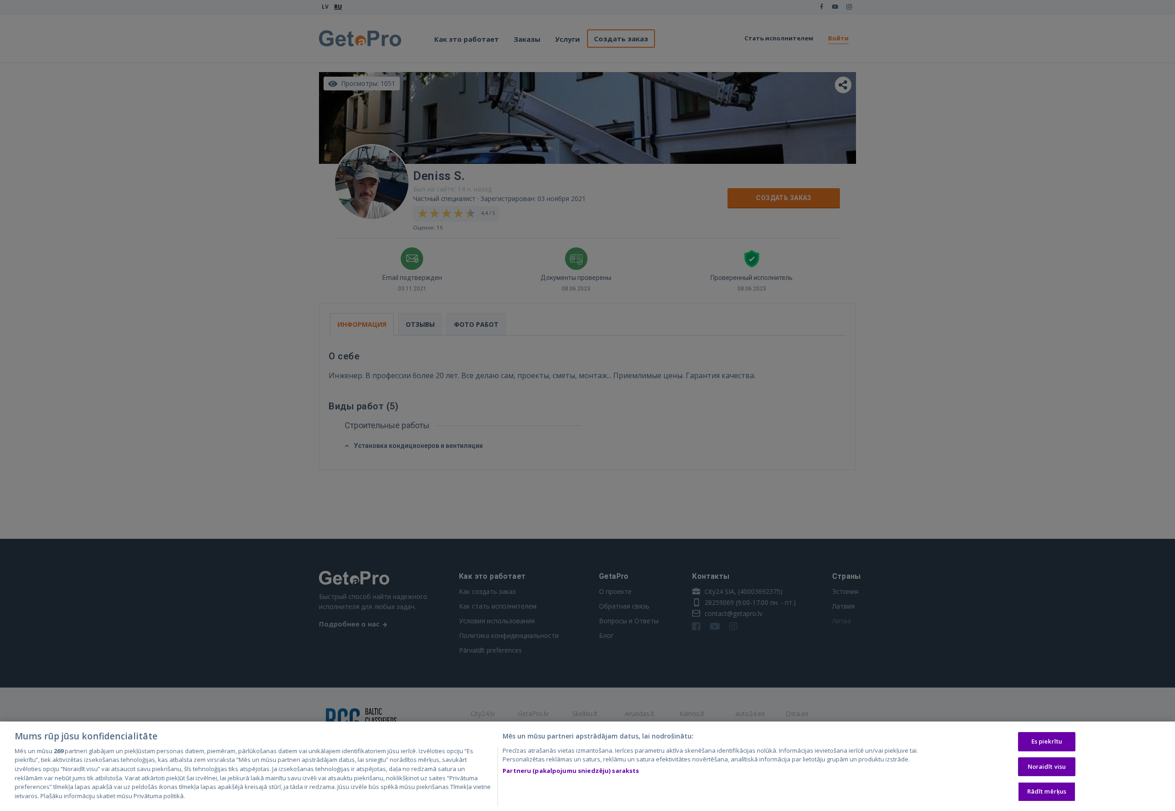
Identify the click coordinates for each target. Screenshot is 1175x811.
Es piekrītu (1046, 742)
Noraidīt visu (1047, 766)
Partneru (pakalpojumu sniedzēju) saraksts (571, 770)
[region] (587, 766)
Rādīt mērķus (1047, 792)
